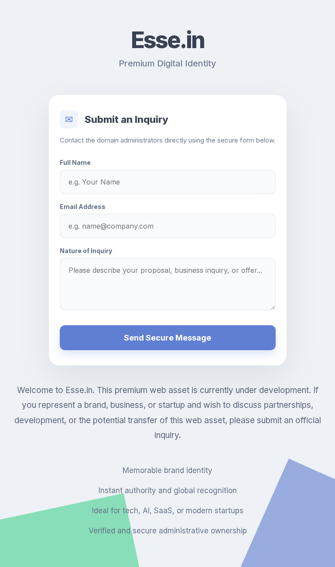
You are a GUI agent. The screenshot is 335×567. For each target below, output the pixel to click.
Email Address (83, 206)
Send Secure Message (167, 337)
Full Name (75, 162)
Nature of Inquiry (86, 250)
